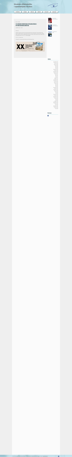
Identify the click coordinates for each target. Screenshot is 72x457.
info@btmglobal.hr (45, 456)
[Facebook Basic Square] (48, 115)
